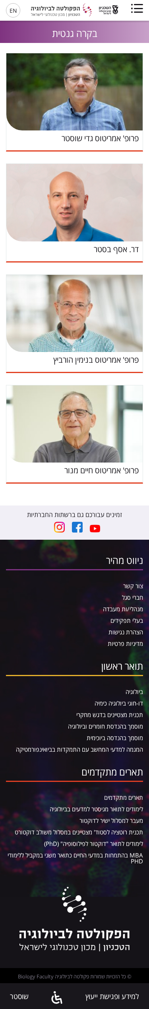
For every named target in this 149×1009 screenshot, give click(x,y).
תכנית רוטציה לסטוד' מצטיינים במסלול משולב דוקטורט (79, 832)
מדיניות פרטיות (125, 643)
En (13, 10)
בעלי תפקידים (126, 620)
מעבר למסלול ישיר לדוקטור (111, 820)
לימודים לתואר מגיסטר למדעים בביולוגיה (96, 809)
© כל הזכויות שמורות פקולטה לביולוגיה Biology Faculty (75, 976)
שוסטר (19, 996)
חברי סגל (132, 597)
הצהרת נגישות (125, 632)
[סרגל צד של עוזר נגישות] (57, 998)
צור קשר (133, 586)
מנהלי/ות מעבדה (123, 609)
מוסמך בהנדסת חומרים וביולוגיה (105, 726)
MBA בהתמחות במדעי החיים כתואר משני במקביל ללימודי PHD (75, 858)
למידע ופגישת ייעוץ (112, 996)
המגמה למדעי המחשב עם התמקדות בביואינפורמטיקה (79, 749)
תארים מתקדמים (123, 797)
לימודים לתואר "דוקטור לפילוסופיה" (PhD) (93, 844)
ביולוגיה (134, 692)
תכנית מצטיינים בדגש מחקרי (109, 715)
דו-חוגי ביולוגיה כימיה (119, 703)
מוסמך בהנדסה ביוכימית (115, 738)
